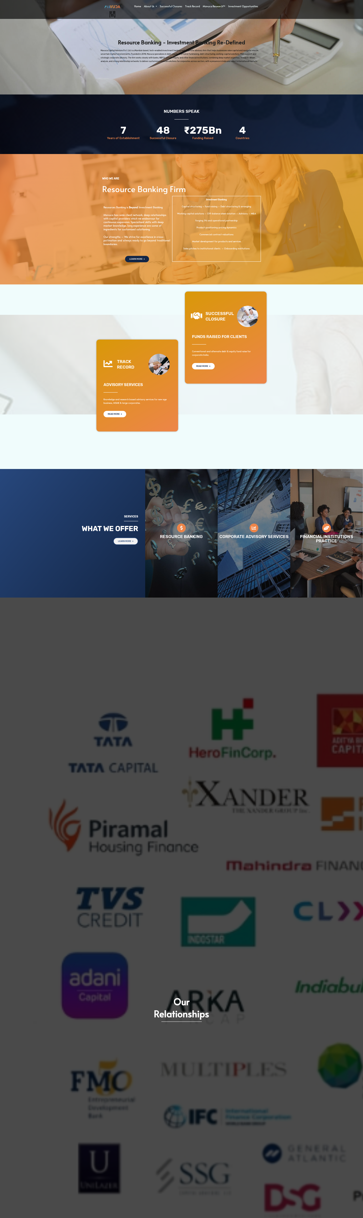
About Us (149, 6)
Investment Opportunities (243, 6)
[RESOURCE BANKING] (181, 528)
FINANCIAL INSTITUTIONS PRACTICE (326, 538)
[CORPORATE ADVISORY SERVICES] (254, 528)
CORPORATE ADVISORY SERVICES (254, 536)
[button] (150, 6)
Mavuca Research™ (214, 6)
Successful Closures (171, 6)
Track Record (192, 6)
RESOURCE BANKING (181, 536)
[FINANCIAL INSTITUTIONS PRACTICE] (326, 528)
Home (137, 6)
